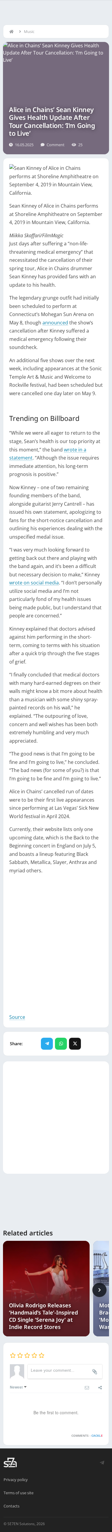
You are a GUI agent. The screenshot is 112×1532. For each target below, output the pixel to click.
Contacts (11, 1506)
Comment (56, 144)
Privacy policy (16, 1479)
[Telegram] (47, 1044)
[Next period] (99, 1290)
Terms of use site (18, 1492)
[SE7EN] (10, 1462)
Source (17, 1017)
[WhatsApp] (61, 1044)
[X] (75, 1044)
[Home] (12, 31)
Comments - (87, 1435)
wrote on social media (34, 582)
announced (55, 322)
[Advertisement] (56, 944)
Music (29, 31)
